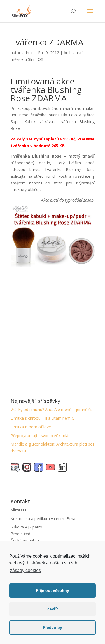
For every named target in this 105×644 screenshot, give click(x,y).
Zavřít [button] (52, 609)
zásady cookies (25, 570)
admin (28, 52)
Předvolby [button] (52, 627)
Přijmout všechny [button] (52, 590)
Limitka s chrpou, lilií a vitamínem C (42, 418)
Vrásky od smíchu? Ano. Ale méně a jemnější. (51, 409)
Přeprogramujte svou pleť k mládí (41, 435)
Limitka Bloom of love (31, 427)
